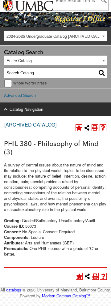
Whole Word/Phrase (30, 82)
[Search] (102, 73)
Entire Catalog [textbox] (19, 60)
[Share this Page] (87, 127)
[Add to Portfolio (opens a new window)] (79, 127)
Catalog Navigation (26, 109)
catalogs (13, 290)
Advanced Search (20, 95)
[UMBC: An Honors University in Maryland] (19, 6)
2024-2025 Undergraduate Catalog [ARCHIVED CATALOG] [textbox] (56, 36)
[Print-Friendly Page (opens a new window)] (95, 127)
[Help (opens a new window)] (103, 127)
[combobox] (55, 36)
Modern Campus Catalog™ (66, 296)
